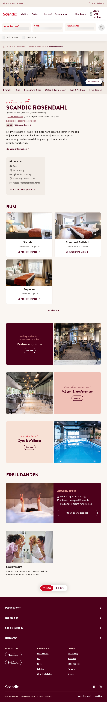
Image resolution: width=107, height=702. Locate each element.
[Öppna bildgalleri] (29, 226)
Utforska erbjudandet (77, 513)
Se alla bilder (93, 82)
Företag (48, 14)
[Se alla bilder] (53, 68)
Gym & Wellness (77, 90)
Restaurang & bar (32, 90)
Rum (18, 90)
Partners (71, 669)
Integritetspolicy (85, 696)
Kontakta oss (42, 654)
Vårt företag (73, 654)
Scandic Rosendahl (56, 47)
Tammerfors (41, 47)
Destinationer (13, 607)
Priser (39, 664)
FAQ (38, 659)
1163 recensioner (21, 125)
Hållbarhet (11, 637)
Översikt (7, 90)
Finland (31, 47)
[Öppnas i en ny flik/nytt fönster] (13, 657)
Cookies (98, 696)
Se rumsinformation (27, 252)
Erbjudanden (81, 14)
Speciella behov (14, 627)
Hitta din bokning (44, 674)
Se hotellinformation (17, 149)
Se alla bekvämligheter (21, 189)
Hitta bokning (98, 3)
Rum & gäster (73, 26)
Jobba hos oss (74, 664)
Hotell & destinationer (17, 47)
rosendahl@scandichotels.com (22, 121)
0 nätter (37, 26)
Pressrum (72, 659)
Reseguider (11, 617)
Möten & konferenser (55, 90)
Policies (40, 669)
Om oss (71, 674)
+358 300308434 (16, 117)
